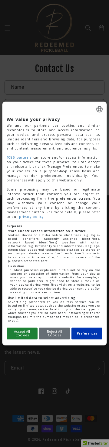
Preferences (87, 333)
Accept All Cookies (22, 333)
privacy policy (31, 217)
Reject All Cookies (54, 333)
